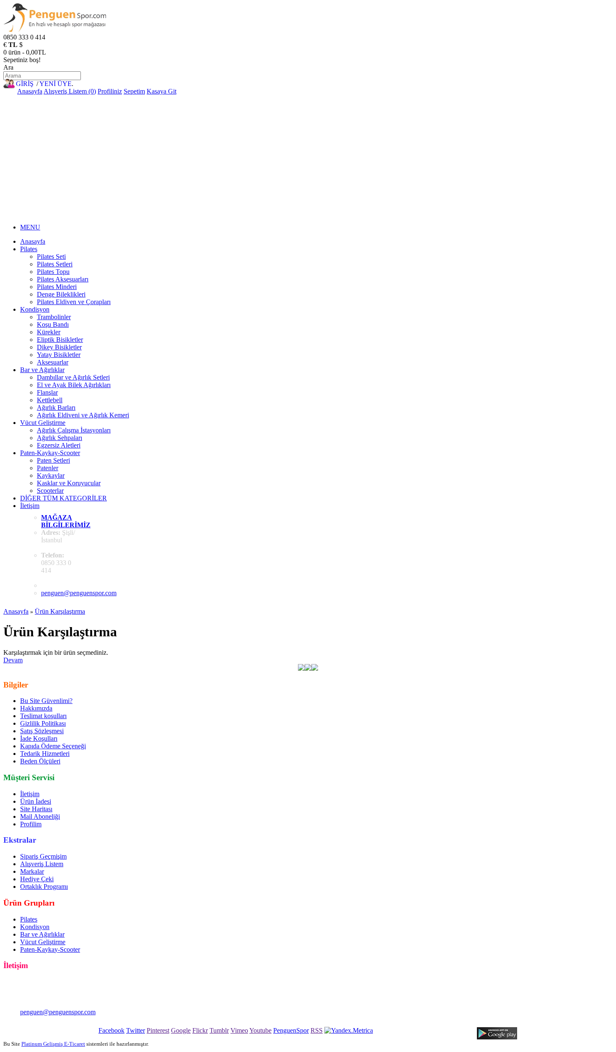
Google (181, 1030)
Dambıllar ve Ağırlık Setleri (73, 377)
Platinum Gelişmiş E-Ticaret (53, 1044)
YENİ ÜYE (55, 83)
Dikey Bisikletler (59, 347)
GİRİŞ (25, 83)
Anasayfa (29, 91)
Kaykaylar (51, 475)
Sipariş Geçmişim (43, 856)
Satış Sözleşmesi (42, 730)
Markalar (32, 871)
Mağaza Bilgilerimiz (66, 521)
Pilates (28, 249)
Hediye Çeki (37, 879)
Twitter (135, 1030)
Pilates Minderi (57, 286)
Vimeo (239, 1030)
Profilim (30, 824)
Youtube (260, 1030)
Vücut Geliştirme (42, 422)
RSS (317, 1030)
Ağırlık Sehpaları (59, 437)
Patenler (47, 467)
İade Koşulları (38, 738)
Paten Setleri (53, 460)
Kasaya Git (161, 91)
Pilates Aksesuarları (62, 279)
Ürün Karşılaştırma (60, 611)
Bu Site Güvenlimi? (46, 700)
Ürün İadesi (35, 801)
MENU (30, 227)
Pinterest (158, 1030)
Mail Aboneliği (40, 816)
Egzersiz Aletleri (58, 445)
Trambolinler (54, 316)
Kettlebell (49, 400)
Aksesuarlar (52, 362)
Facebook (111, 1030)
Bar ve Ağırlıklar (42, 369)
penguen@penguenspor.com (78, 592)
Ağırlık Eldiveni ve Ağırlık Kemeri (83, 415)
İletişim (29, 505)
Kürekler (48, 332)
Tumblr (219, 1030)
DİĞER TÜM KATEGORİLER (63, 498)
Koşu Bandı (53, 324)
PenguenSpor (291, 1030)
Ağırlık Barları (56, 407)
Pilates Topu (53, 271)
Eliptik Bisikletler (60, 339)
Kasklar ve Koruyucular (69, 483)
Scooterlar (50, 490)
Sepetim (134, 91)
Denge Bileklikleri (61, 294)
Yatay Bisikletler (58, 354)
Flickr (200, 1030)
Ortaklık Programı (44, 886)
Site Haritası (36, 808)
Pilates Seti (51, 256)
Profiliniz (110, 91)
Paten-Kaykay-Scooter (50, 452)
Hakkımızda (36, 708)
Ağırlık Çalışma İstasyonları (74, 430)
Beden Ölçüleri (40, 761)
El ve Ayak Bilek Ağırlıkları (74, 384)
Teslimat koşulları (43, 715)
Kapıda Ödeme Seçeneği (53, 746)
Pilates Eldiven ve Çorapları (74, 301)
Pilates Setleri (54, 264)
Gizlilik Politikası (43, 723)
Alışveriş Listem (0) (70, 91)
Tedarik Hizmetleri (45, 753)
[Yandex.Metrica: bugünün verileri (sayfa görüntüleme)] (348, 1030)
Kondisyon (34, 309)
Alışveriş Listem (41, 863)
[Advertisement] (308, 158)
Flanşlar (47, 392)
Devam (13, 660)
